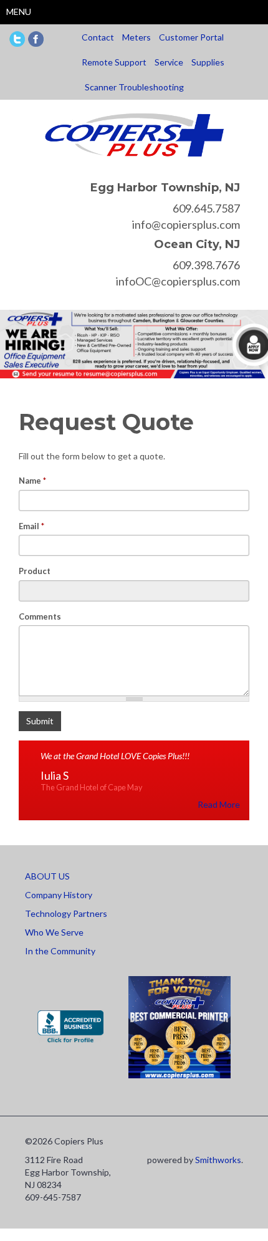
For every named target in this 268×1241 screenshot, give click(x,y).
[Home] (134, 133)
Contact (98, 37)
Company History (58, 894)
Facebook (36, 39)
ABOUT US (47, 876)
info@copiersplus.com (186, 224)
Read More (219, 804)
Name (32, 481)
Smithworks (218, 1159)
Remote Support (114, 62)
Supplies (207, 62)
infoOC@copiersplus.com (178, 281)
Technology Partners (66, 913)
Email (31, 526)
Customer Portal (191, 37)
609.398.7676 (206, 265)
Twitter (17, 39)
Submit (40, 721)
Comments (40, 616)
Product (34, 571)
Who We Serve (54, 932)
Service (169, 62)
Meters (136, 37)
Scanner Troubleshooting (134, 87)
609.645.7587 (206, 208)
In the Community (60, 951)
